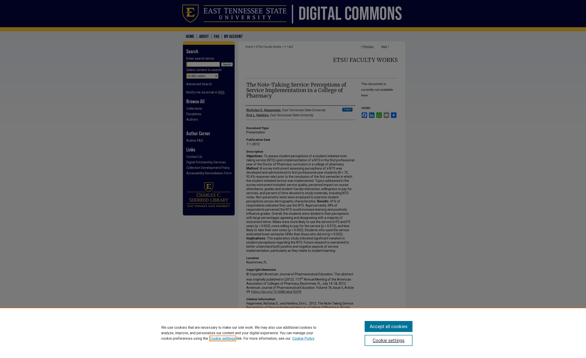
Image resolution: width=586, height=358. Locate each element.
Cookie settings (222, 338)
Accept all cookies (388, 326)
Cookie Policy (303, 338)
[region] (293, 333)
